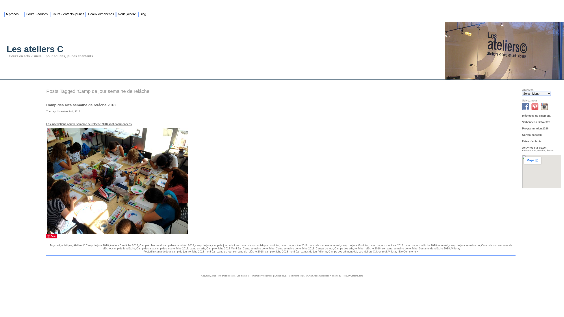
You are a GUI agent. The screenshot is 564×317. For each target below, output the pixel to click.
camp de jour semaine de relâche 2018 (240, 251)
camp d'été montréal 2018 (178, 245)
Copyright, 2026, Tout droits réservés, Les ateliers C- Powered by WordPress (237, 276)
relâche (359, 248)
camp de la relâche (123, 248)
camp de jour (203, 245)
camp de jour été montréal (324, 245)
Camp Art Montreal (150, 245)
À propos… (14, 14)
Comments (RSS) (297, 276)
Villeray (455, 248)
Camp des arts (145, 248)
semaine (387, 248)
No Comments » (409, 251)
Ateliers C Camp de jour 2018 (91, 245)
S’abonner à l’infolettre (536, 122)
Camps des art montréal (342, 251)
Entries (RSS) (281, 276)
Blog (143, 14)
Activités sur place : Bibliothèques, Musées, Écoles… (539, 149)
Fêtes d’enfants (532, 141)
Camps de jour (324, 248)
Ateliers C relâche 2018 (124, 245)
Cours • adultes (37, 14)
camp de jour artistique (225, 245)
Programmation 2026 (535, 128)
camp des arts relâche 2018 (171, 248)
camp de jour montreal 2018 (386, 245)
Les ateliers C (35, 49)
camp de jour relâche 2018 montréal (426, 245)
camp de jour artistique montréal (260, 245)
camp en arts (197, 248)
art (58, 245)
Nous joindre (127, 14)
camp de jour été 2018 (294, 245)
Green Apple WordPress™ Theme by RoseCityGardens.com (335, 276)
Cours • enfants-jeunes (68, 14)
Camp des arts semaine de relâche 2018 (80, 105)
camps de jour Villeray (314, 251)
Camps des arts (343, 248)
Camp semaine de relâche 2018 (295, 248)
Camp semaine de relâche (259, 248)
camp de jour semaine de (464, 245)
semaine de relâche (405, 248)
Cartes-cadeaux (532, 134)
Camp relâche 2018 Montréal (223, 248)
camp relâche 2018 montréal (282, 251)
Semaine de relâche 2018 (434, 248)
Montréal (381, 251)
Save (53, 236)
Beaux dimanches (101, 14)
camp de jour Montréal (354, 245)
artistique (66, 245)
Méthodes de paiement (536, 115)
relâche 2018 (373, 248)
